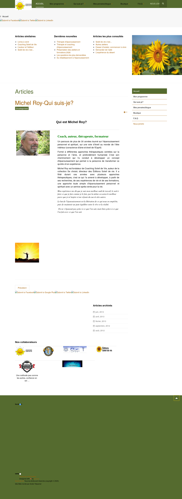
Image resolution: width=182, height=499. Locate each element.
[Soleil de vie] (23, 3)
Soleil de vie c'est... (26, 49)
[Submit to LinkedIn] (44, 20)
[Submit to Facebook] (9, 20)
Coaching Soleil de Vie (27, 44)
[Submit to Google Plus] (44, 292)
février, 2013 (101, 321)
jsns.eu (36, 478)
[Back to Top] (176, 398)
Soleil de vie (19, 481)
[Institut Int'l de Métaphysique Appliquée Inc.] (74, 349)
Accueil (40, 3)
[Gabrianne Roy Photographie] (72, 363)
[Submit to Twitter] (27, 20)
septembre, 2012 (103, 325)
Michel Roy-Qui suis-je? (44, 102)
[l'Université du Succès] (27, 366)
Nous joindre (157, 3)
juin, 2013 (100, 312)
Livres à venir (23, 41)
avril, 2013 (100, 316)
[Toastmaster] (48, 351)
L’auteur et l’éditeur (26, 47)
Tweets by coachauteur (27, 476)
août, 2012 (100, 330)
